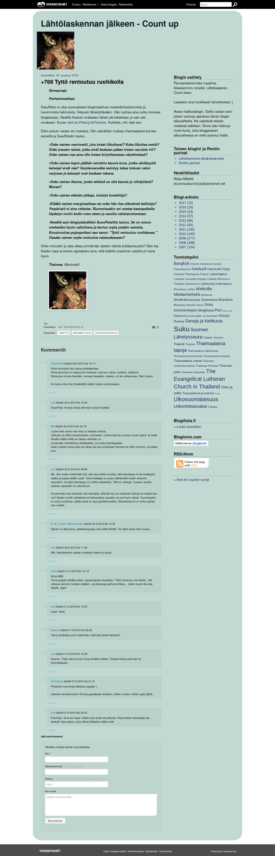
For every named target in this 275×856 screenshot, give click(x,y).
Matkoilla (204, 289)
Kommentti (50, 791)
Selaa (109, 4)
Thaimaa (190, 344)
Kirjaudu (191, 4)
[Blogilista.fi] (187, 427)
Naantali (190, 305)
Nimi (48, 753)
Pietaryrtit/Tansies (92, 122)
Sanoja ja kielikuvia (203, 320)
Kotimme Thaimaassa (186, 274)
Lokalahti (179, 279)
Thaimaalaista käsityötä (217, 356)
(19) (186, 207)
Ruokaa (179, 321)
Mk (53, 426)
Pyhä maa (227, 311)
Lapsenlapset (218, 274)
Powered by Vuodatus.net (223, 851)
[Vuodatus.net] (50, 851)
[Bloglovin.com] (191, 443)
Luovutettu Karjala (195, 279)
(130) (187, 229)
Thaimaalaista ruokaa (188, 360)
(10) (186, 203)
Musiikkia (225, 300)
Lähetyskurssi (192, 284)
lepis (54, 571)
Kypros (204, 274)
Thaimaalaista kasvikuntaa (188, 356)
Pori (218, 310)
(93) (186, 225)
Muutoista (179, 304)
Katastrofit (214, 269)
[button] (98, 4)
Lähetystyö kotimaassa (216, 283)
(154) (187, 247)
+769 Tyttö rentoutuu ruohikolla (82, 81)
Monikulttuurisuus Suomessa (195, 300)
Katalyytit (199, 269)
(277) (187, 238)
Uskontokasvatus (106, 333)
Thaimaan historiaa (207, 365)
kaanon (55, 630)
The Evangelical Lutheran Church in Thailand (199, 378)
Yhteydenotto (165, 851)
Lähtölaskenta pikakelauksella (201, 158)
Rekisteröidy (126, 4)
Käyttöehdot (151, 851)
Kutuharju (57, 681)
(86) (186, 221)
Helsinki (194, 264)
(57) (186, 216)
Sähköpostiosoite (64, 766)
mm (53, 402)
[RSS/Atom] (192, 463)
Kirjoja (226, 269)
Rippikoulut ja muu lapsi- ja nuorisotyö (196, 315)
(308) (187, 243)
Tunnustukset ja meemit (198, 393)
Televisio (218, 337)
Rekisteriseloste (136, 851)
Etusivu (76, 4)
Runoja (224, 316)
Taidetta (64, 333)
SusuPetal (57, 363)
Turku (217, 393)
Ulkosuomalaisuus (196, 399)
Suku (181, 329)
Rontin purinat (189, 163)
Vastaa (52, 392)
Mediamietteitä (82, 333)
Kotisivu (75, 778)
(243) (187, 234)
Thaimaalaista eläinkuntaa (203, 350)
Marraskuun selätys (184, 289)
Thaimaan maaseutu (193, 372)
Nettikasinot (89, 4)
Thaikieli (179, 344)
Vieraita (212, 406)
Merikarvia (206, 295)
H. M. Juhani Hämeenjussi (67, 524)
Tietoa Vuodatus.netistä (114, 851)
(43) (186, 212)
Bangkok (181, 263)
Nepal (199, 305)
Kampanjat (206, 264)
